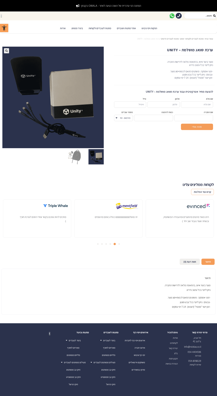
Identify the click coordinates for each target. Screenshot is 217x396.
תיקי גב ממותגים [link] (108, 369)
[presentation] (119, 244)
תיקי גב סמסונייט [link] (108, 376)
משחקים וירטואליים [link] (137, 362)
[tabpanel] (179, 218)
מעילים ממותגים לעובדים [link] (104, 362)
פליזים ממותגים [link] (108, 355)
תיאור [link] (208, 261)
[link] (4, 28)
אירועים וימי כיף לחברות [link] (135, 340)
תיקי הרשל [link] (110, 384)
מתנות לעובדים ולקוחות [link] (194, 38)
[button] (149, 28)
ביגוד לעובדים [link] (109, 340)
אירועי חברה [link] (140, 347)
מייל (144, 98)
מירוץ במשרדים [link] (138, 369)
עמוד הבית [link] (209, 38)
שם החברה (208, 112)
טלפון (177, 98)
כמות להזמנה (167, 112)
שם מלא (209, 98)
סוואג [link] (182, 38)
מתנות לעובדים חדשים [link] (170, 38)
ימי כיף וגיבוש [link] (139, 355)
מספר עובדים (127, 112)
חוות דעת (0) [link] (189, 261)
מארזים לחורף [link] (109, 347)
